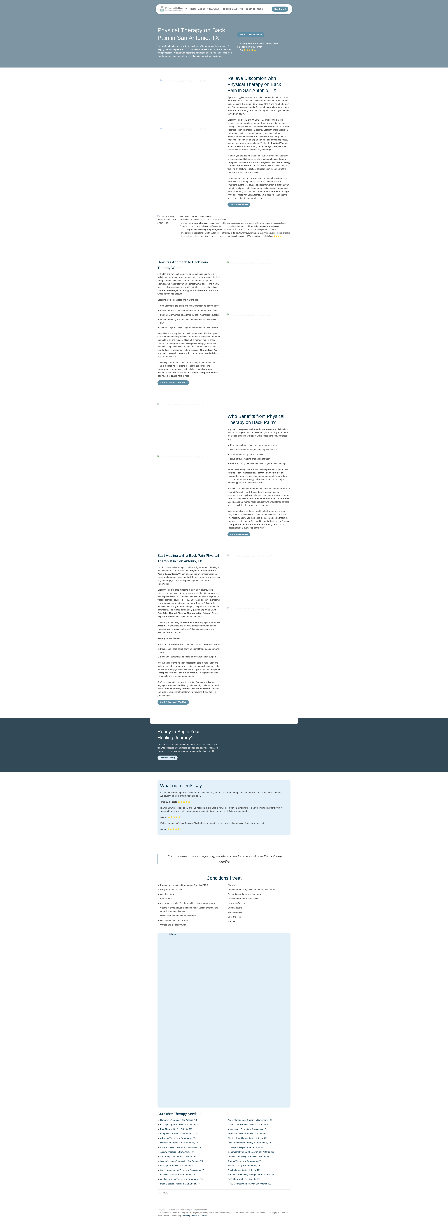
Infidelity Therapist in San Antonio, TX (177, 1175)
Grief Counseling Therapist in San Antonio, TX (181, 1179)
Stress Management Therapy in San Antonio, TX (182, 1170)
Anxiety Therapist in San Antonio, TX (177, 1152)
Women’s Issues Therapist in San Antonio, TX (181, 1161)
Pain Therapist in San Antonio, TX (176, 1129)
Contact (250, 9)
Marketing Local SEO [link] (191, 1216)
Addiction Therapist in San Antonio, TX (178, 1138)
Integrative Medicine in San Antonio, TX (178, 1133)
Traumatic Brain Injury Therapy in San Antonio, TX (251, 1175)
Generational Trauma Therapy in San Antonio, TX (251, 1152)
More (260, 9)
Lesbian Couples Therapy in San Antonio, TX (249, 1124)
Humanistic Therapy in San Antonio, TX (178, 1120)
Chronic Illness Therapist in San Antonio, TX (180, 1147)
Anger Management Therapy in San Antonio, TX (250, 1120)
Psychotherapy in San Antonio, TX (244, 1170)
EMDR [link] (204, 1216)
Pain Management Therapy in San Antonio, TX (249, 1143)
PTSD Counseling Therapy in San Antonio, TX (249, 1184)
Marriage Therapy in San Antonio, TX (177, 1165)
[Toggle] (160, 1193)
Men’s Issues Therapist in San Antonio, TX (247, 1129)
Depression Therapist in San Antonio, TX (179, 1143)
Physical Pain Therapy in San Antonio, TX (247, 1138)
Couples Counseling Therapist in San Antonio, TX (251, 1156)
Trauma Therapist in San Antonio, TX (245, 1161)
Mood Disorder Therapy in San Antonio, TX (180, 1184)
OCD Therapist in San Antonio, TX (244, 1179)
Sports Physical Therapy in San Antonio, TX (180, 1156)
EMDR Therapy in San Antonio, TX (244, 1165)
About (201, 9)
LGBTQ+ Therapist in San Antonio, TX (245, 1147)
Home (193, 9)
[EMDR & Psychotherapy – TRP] (172, 9)
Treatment (213, 9)
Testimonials (230, 9)
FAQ (241, 9)
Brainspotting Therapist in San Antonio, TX (180, 1124)
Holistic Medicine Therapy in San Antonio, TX (249, 1133)
